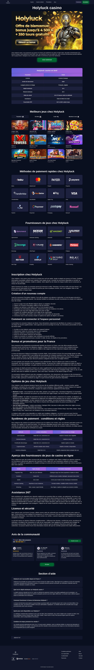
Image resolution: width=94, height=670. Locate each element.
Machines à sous (73, 116)
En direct (37, 116)
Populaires (19, 116)
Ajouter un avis (74, 540)
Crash (55, 116)
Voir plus (47, 564)
